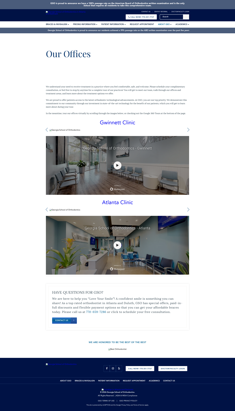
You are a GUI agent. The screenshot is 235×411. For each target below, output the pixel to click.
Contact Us (145, 11)
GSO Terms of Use (106, 401)
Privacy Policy (125, 405)
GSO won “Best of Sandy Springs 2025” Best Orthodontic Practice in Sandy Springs (119, 30)
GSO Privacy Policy (128, 401)
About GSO (65, 381)
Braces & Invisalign (85, 381)
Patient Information (108, 381)
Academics (154, 381)
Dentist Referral (161, 11)
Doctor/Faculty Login (180, 11)
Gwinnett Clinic (117, 122)
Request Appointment (134, 381)
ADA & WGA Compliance (126, 396)
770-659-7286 (96, 311)
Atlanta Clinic (117, 202)
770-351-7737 (142, 17)
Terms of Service (139, 405)
